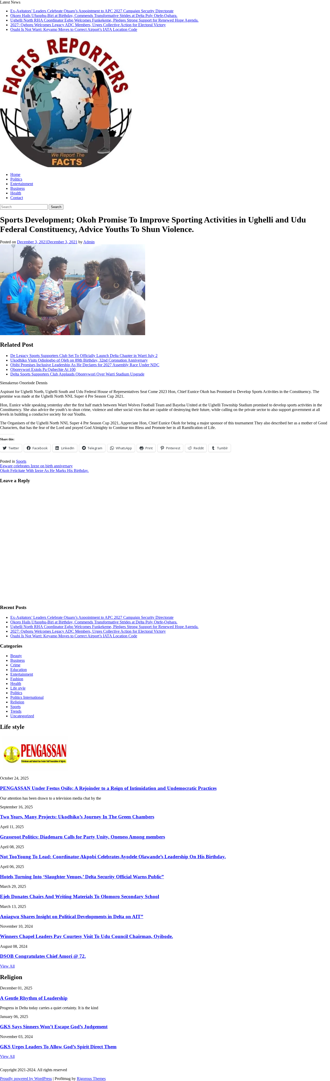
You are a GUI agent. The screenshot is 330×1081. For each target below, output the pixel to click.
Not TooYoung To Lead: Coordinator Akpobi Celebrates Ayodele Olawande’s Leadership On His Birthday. (113, 856)
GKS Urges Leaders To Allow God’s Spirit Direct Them (58, 1046)
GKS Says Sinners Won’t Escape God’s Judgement (54, 1026)
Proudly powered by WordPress (26, 1078)
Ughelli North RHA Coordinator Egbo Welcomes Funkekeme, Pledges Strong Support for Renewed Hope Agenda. (104, 20)
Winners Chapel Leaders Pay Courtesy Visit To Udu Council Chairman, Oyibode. (86, 936)
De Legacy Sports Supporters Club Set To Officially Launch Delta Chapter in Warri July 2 (84, 355)
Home (15, 174)
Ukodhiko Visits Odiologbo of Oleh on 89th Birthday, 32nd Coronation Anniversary (79, 360)
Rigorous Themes (91, 1078)
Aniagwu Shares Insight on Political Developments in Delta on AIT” (71, 916)
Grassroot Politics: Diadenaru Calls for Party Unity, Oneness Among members (82, 836)
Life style (18, 688)
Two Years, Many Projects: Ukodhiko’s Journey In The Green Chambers (77, 816)
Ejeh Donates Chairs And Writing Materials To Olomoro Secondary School (79, 896)
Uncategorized (22, 716)
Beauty (16, 656)
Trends (15, 711)
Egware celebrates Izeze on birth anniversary (36, 466)
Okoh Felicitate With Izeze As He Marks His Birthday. (44, 470)
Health (15, 193)
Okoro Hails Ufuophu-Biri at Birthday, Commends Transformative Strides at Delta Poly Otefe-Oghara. (93, 15)
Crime (15, 665)
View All (7, 966)
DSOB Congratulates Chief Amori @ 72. (43, 956)
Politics (16, 179)
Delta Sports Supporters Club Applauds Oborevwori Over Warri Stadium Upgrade (77, 374)
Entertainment (21, 184)
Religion (17, 702)
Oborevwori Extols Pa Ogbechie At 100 (43, 369)
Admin (89, 242)
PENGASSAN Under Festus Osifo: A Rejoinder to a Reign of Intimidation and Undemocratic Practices (108, 788)
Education (18, 669)
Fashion (16, 679)
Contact (16, 197)
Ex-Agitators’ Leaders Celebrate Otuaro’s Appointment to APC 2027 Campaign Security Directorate (92, 11)
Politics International (27, 697)
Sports (21, 461)
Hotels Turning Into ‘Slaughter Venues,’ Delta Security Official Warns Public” (82, 876)
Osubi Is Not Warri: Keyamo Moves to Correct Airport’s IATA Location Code (73, 29)
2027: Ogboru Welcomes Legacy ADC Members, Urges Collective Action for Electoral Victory (88, 25)
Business (17, 188)
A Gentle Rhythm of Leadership (34, 998)
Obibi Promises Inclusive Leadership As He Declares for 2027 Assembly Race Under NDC (84, 365)
